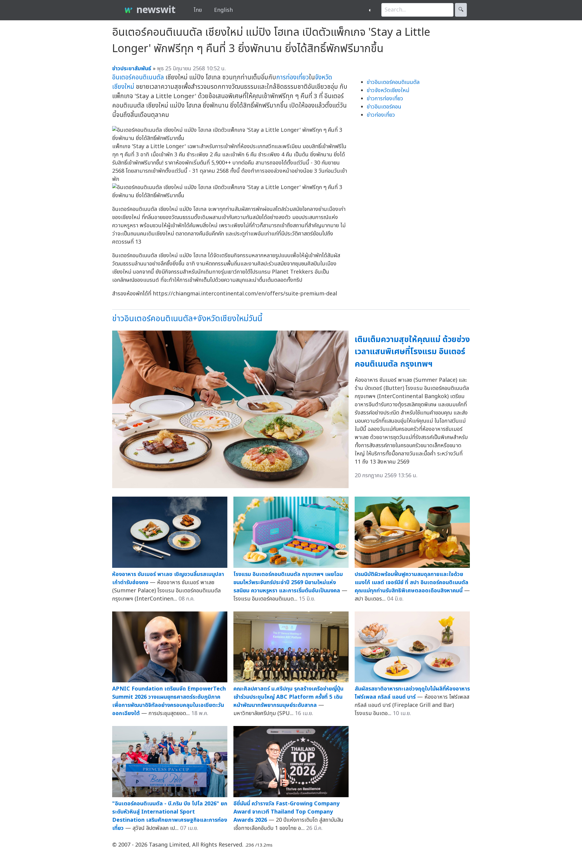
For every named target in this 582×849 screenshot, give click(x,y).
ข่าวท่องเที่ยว (381, 115)
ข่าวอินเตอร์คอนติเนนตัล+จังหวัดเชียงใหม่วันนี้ (187, 318)
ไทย (198, 10)
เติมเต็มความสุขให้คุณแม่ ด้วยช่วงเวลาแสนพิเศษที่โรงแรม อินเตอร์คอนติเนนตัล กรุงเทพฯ (412, 351)
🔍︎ (460, 10)
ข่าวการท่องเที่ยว (385, 99)
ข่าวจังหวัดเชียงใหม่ (388, 90)
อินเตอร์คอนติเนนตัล (138, 77)
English (223, 10)
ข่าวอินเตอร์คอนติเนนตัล (393, 82)
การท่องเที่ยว (292, 77)
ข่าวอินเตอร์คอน (384, 107)
